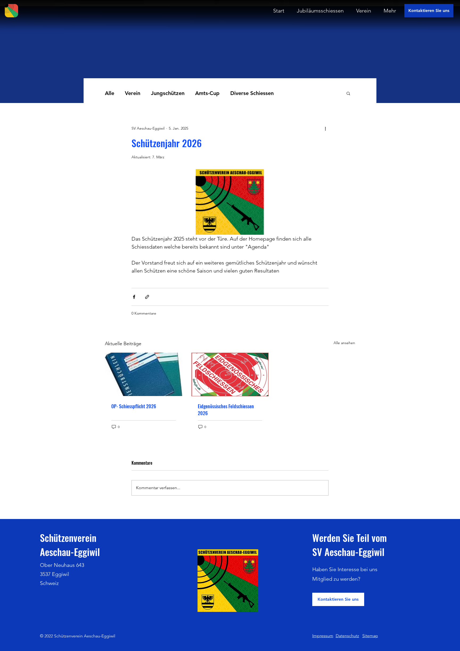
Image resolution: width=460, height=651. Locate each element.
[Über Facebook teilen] (134, 296)
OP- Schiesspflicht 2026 (133, 406)
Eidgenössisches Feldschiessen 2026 (226, 410)
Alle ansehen (344, 342)
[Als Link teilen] (147, 296)
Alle (109, 93)
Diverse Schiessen (252, 93)
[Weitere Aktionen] (325, 128)
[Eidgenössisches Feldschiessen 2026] (230, 374)
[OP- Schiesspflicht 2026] (143, 374)
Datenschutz (347, 635)
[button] (348, 93)
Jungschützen (167, 93)
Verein (132, 93)
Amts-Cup (207, 93)
